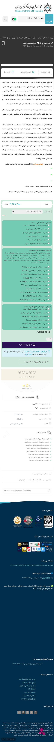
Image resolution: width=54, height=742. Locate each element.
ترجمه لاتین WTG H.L (35, 271)
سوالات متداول (36, 565)
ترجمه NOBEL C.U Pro (34, 281)
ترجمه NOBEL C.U (35, 278)
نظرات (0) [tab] (7, 72)
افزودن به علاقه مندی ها (3, 43)
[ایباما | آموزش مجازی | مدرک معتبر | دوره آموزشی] (27, 8)
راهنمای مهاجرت (29, 692)
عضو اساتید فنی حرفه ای (34, 313)
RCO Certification (28, 699)
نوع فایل (47, 211)
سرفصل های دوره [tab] (25, 72)
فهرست (49, 21)
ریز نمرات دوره (38, 236)
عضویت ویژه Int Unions (34, 327)
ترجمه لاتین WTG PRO (34, 274)
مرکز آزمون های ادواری (27, 685)
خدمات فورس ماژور (36, 243)
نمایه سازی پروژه (37, 229)
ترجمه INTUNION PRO (34, 300)
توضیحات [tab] (44, 72)
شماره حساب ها (47, 565)
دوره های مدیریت (24, 37)
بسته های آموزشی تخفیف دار (20, 565)
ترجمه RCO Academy (34, 292)
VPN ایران (46, 578)
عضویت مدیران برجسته (35, 316)
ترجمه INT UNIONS (35, 296)
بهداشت (30, 480)
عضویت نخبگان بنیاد (35, 309)
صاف (3, 216)
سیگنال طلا (31, 689)
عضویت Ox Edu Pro (35, 324)
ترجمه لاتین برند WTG (35, 267)
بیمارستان (21, 480)
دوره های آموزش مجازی (41, 37)
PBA (38, 480)
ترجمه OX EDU (37, 289)
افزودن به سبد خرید (25, 344)
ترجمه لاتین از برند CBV (34, 285)
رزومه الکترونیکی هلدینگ (27, 679)
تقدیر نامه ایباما (37, 240)
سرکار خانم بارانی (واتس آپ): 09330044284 (27, 663)
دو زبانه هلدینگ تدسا (35, 225)
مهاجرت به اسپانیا (29, 695)
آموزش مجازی (38, 164)
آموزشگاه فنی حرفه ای (35, 233)
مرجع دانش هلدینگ (28, 682)
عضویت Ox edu (37, 320)
